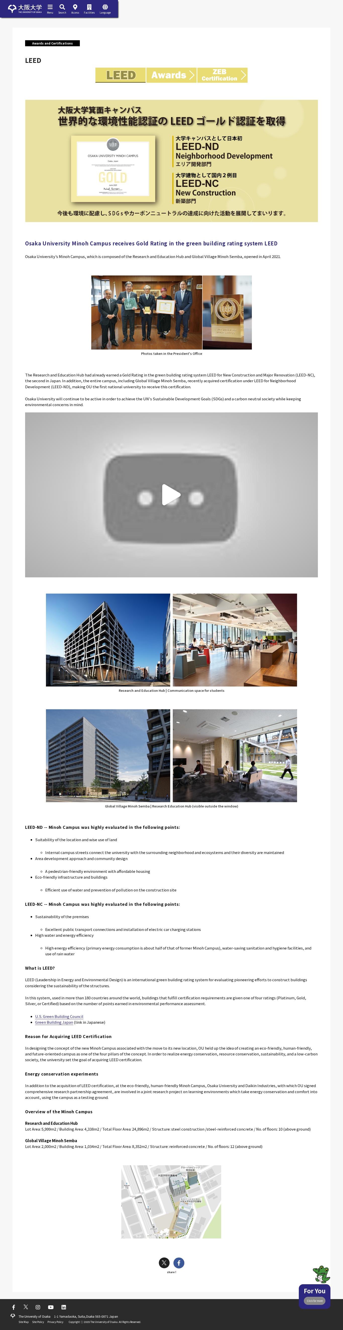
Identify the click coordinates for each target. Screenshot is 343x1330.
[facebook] (179, 1263)
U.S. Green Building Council (59, 1016)
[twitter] (164, 1263)
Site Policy (38, 1322)
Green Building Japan (54, 1022)
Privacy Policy (55, 1322)
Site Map (24, 1322)
